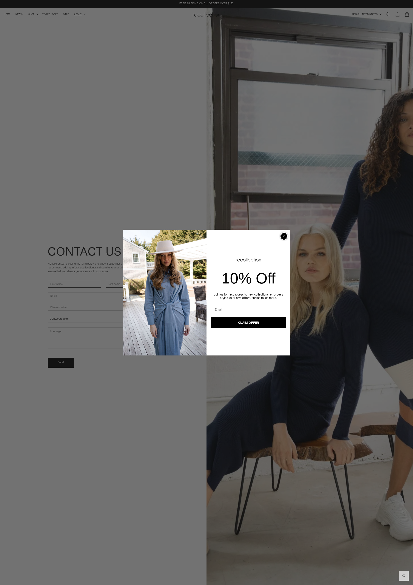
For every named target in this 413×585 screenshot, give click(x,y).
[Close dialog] (284, 236)
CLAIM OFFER (248, 322)
